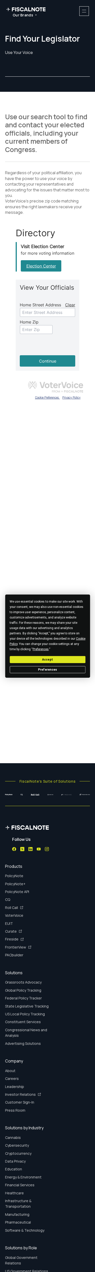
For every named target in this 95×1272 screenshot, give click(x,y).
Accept (47, 659)
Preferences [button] (41, 649)
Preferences (47, 669)
